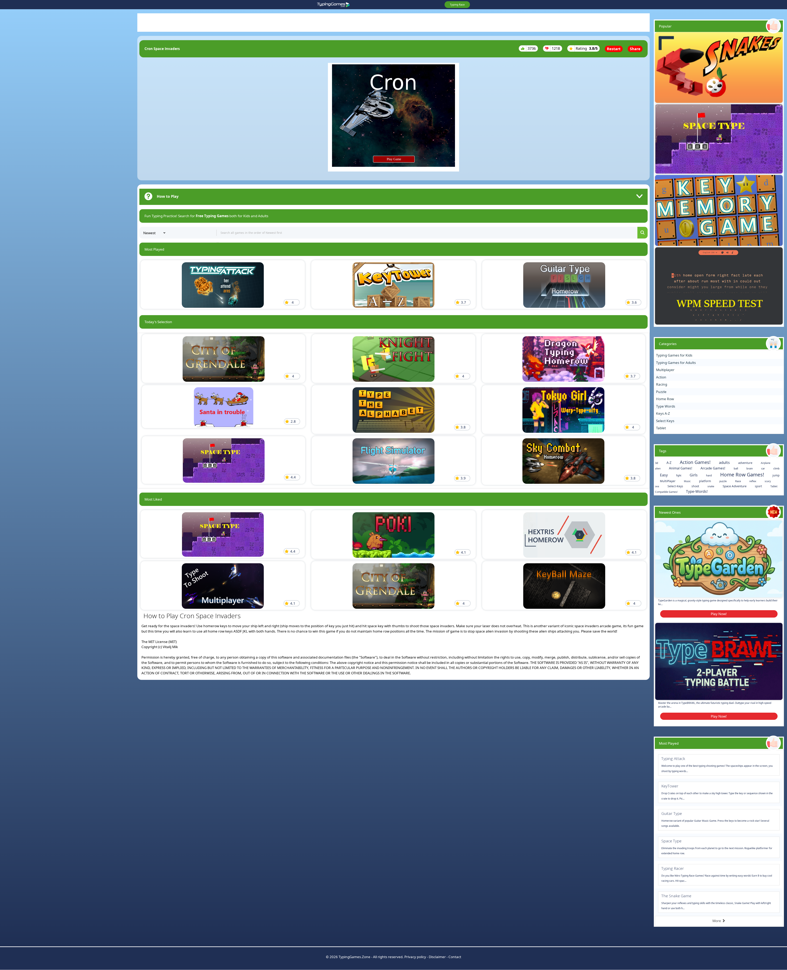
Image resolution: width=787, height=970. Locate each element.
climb (776, 468)
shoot (695, 486)
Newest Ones (670, 512)
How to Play (168, 196)
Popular (665, 26)
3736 (532, 48)
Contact (454, 956)
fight (678, 475)
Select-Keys (675, 486)
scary (768, 481)
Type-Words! (697, 491)
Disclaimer (437, 956)
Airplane (765, 463)
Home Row (665, 398)
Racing (661, 384)
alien (658, 468)
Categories (668, 343)
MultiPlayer (668, 481)
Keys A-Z (663, 413)
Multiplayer (665, 369)
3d (656, 463)
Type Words (665, 406)
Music (687, 481)
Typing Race (457, 4)
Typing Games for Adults (676, 362)
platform (705, 481)
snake (710, 486)
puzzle (723, 481)
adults (724, 462)
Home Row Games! (742, 474)
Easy (664, 475)
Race (738, 481)
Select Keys (665, 420)
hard (709, 475)
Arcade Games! (713, 468)
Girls (694, 475)
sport (758, 486)
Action (661, 377)
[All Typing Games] (333, 4)
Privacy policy (415, 956)
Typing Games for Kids (674, 355)
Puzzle (661, 391)
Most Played (669, 743)
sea (657, 486)
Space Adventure (734, 486)
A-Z (668, 462)
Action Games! (695, 462)
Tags (662, 451)
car (763, 468)
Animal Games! (680, 468)
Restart (614, 48)
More (717, 920)
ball (736, 468)
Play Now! (719, 613)
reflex (752, 481)
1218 (556, 48)
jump (776, 475)
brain (749, 468)
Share (635, 48)
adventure (745, 463)
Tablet (661, 428)
